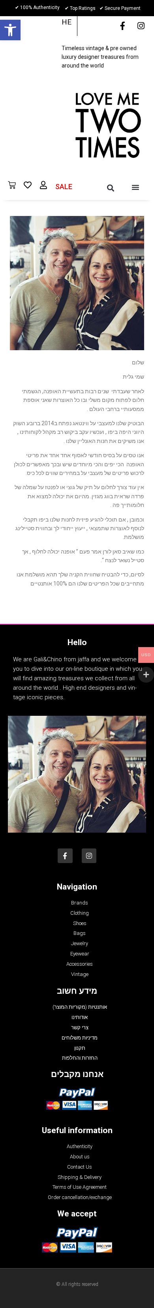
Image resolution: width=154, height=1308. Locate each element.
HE (66, 21)
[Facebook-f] (122, 26)
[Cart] (12, 185)
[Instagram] (141, 26)
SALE (63, 186)
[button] (10, 30)
